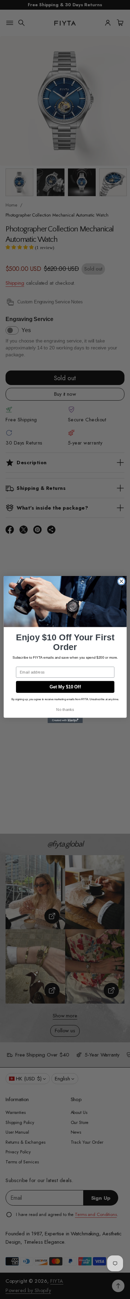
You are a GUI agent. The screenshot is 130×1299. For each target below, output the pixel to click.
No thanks (65, 709)
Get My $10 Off (65, 687)
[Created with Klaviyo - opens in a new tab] (65, 720)
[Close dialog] (121, 581)
